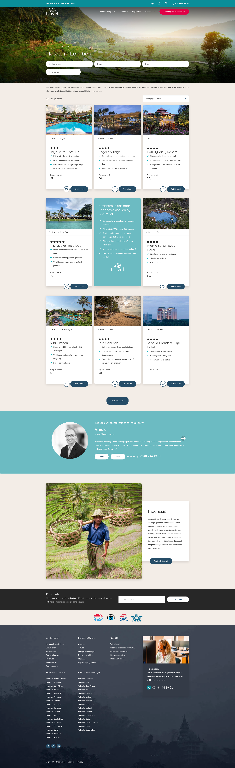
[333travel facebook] (48, 746)
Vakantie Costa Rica (86, 715)
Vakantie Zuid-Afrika (86, 686)
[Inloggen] (159, 3)
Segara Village (110, 152)
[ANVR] (98, 617)
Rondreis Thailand (53, 682)
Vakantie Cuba (84, 726)
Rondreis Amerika (53, 697)
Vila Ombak (59, 343)
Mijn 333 (81, 659)
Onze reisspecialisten (119, 651)
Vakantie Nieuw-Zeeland (88, 723)
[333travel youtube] (59, 746)
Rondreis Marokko (53, 723)
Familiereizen (51, 651)
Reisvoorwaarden (117, 655)
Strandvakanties (52, 655)
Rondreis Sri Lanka (54, 726)
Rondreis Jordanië (53, 734)
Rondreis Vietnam (53, 704)
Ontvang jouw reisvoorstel (174, 12)
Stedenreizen (51, 662)
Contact (118, 456)
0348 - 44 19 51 (150, 456)
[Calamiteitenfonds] (111, 617)
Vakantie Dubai (84, 719)
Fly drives (50, 659)
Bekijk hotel (79, 189)
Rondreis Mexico (53, 715)
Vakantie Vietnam (85, 701)
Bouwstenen (51, 648)
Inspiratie (136, 12)
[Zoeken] (166, 3)
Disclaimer (60, 762)
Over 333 (149, 12)
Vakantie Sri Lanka (86, 704)
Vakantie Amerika (85, 690)
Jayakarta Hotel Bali (65, 152)
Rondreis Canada (53, 701)
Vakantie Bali (83, 682)
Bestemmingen (106, 12)
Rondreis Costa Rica (54, 719)
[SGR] (124, 617)
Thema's (122, 12)
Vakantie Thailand (85, 679)
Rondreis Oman (52, 730)
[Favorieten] (152, 3)
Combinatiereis (52, 666)
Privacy (80, 762)
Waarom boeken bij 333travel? (122, 648)
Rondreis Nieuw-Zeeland (56, 679)
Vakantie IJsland (85, 708)
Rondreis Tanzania (53, 708)
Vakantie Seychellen (86, 730)
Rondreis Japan (52, 690)
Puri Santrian (108, 343)
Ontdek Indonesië (161, 561)
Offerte (101, 456)
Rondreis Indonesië (54, 693)
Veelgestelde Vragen (86, 651)
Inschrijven (178, 599)
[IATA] (136, 617)
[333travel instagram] (53, 746)
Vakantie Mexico (85, 712)
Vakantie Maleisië (85, 697)
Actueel (81, 648)
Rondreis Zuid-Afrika (54, 686)
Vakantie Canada (85, 693)
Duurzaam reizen (117, 659)
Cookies (71, 762)
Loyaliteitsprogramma (87, 662)
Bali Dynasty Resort (162, 152)
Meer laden (117, 401)
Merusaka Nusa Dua (66, 245)
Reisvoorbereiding (85, 655)
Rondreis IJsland (53, 712)
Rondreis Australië (53, 737)
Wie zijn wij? (115, 644)
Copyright (50, 762)
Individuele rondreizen (55, 644)
